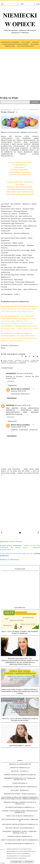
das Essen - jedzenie (19, 790)
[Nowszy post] (1, 532)
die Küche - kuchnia (18, 771)
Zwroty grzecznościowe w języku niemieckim (19, 840)
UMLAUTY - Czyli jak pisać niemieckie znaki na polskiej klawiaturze (20, 719)
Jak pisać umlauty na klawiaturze (18, 828)
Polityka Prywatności (25, 46)
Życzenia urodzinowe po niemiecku (18, 843)
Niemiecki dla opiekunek (18, 764)
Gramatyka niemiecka (18, 767)
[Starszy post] (38, 532)
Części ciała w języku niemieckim (19, 816)
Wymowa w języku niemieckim (19, 836)
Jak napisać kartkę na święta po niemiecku (18, 824)
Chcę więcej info (17, 861)
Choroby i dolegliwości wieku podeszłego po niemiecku (20, 811)
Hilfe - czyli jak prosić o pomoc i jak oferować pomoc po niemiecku (20, 632)
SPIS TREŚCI (26, 42)
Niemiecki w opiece (22, 360)
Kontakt (36, 42)
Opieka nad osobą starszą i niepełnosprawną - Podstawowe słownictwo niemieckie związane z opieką (19, 691)
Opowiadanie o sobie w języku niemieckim (19, 786)
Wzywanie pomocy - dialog (20, 746)
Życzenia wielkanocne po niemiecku (13, 363)
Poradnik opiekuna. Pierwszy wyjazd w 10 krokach (20, 803)
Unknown (10, 405)
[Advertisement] (20, 70)
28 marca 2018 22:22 (23, 405)
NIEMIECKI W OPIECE (20, 19)
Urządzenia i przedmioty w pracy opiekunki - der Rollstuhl (19, 832)
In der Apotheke (19, 783)
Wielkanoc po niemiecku (29, 361)
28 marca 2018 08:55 (25, 373)
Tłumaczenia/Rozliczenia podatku (15, 44)
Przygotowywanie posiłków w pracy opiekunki (20, 819)
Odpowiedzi (12, 385)
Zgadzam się (28, 861)
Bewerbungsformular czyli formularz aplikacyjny (19, 779)
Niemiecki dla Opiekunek (10, 42)
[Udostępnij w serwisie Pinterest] (37, 356)
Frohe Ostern (8, 360)
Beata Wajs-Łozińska (20, 389)
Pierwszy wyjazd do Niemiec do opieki (19, 774)
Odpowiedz (10, 381)
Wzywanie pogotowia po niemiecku (18, 807)
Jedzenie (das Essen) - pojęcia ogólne (19, 794)
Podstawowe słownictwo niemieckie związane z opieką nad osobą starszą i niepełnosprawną (19, 798)
